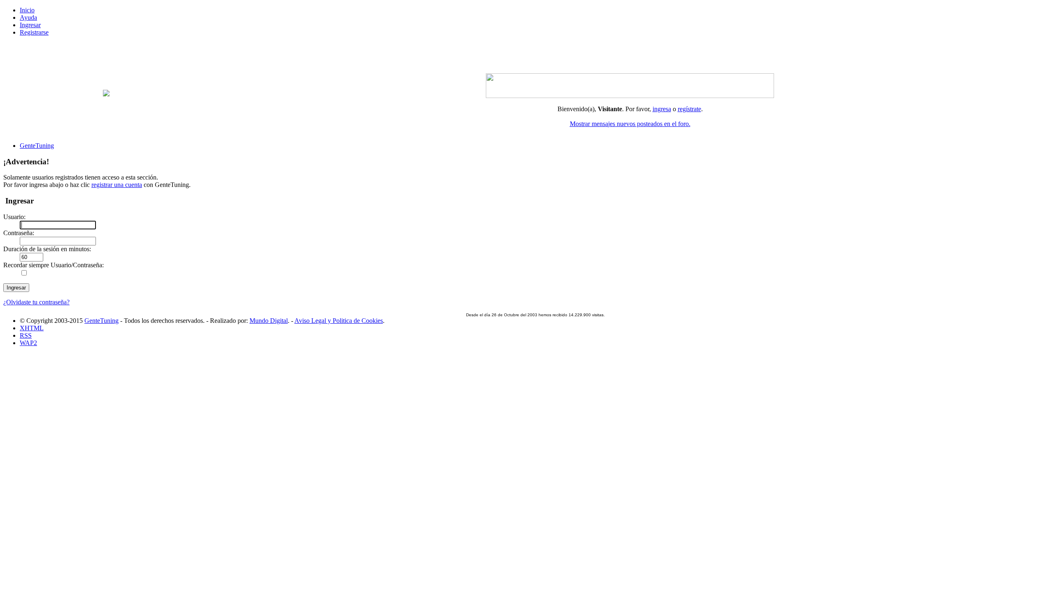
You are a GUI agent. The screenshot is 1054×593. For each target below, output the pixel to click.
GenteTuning (101, 320)
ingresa (662, 108)
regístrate (689, 108)
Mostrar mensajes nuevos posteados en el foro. (630, 123)
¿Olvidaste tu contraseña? (36, 302)
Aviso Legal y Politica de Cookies (338, 320)
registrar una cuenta (116, 184)
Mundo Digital (269, 320)
